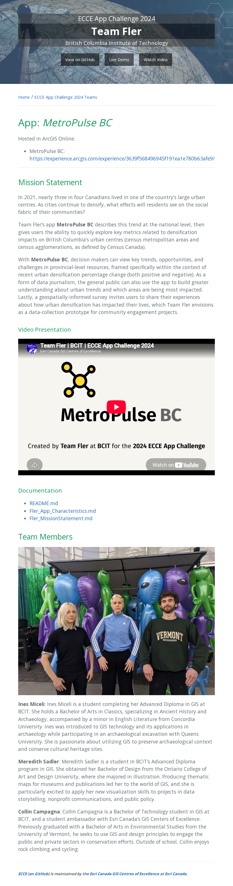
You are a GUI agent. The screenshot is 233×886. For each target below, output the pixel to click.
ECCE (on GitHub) (33, 873)
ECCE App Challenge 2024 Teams (65, 97)
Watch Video (156, 59)
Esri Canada (175, 873)
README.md (44, 503)
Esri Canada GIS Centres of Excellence (124, 873)
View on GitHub (80, 59)
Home (24, 97)
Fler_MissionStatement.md (61, 518)
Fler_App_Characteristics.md (63, 510)
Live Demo (119, 59)
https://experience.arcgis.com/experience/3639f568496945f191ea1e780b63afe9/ (122, 158)
